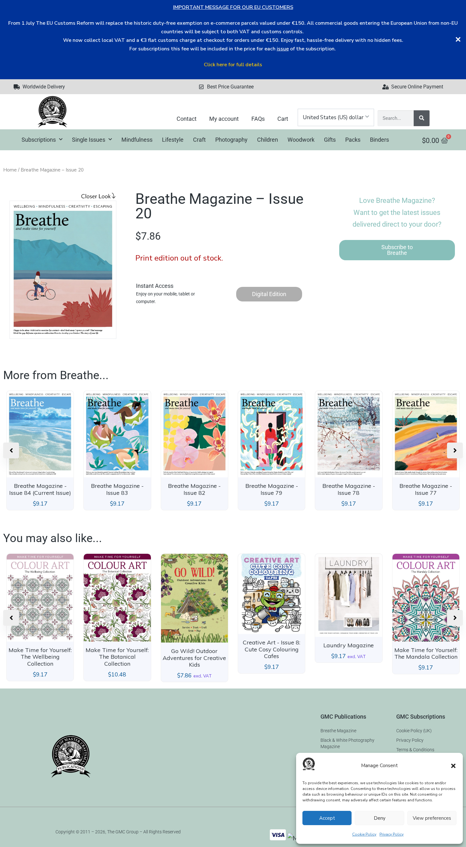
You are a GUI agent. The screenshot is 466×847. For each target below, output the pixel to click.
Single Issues (88, 139)
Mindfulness (136, 139)
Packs (352, 139)
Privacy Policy (391, 834)
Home (10, 170)
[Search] (422, 118)
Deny (379, 818)
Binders (379, 139)
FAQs (258, 118)
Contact (187, 118)
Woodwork (301, 139)
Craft (199, 139)
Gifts (330, 139)
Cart (282, 118)
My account (224, 118)
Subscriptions (39, 139)
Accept (327, 818)
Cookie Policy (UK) (414, 730)
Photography (231, 139)
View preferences (432, 818)
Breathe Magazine (338, 730)
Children (267, 139)
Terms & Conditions (415, 749)
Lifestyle (173, 139)
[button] (453, 766)
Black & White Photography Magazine (347, 743)
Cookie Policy (364, 834)
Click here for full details (233, 64)
